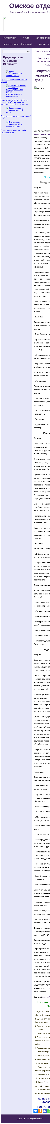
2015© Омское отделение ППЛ (30, 1119)
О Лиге (26, 38)
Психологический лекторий (17, 44)
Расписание (9, 38)
